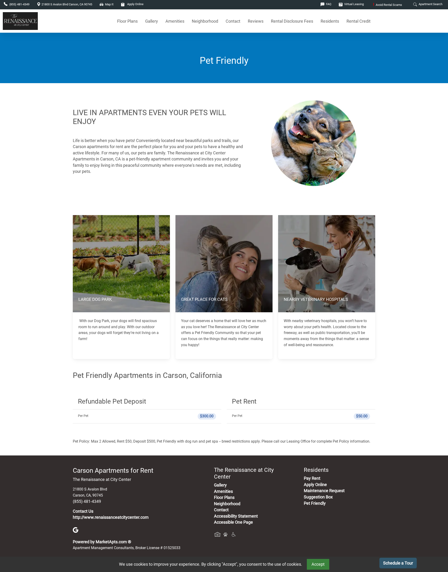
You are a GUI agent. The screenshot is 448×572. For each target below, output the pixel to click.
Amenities (174, 21)
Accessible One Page (233, 522)
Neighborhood (205, 21)
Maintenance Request (324, 490)
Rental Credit (358, 21)
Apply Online (135, 4)
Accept (318, 564)
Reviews (255, 21)
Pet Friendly (315, 503)
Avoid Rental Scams (387, 5)
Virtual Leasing (353, 4)
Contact (233, 21)
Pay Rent (312, 478)
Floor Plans (127, 21)
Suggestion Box (318, 497)
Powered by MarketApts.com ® (102, 542)
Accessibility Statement (236, 516)
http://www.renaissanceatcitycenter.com (111, 517)
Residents (330, 21)
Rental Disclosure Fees (292, 21)
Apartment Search (430, 4)
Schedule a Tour (398, 563)
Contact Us (83, 511)
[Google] (75, 529)
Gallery (151, 21)
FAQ (328, 4)
